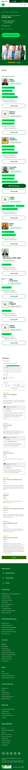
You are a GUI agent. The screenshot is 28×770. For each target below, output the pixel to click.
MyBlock (4, 644)
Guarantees (5, 744)
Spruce (3, 690)
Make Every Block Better (8, 730)
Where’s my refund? (7, 658)
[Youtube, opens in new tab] (15, 753)
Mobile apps (5, 646)
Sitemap (4, 717)
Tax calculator (5, 648)
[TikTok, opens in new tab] (3, 753)
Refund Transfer (6, 694)
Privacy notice (5, 673)
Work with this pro (14, 186)
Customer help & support (8, 709)
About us (4, 728)
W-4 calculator (5, 661)
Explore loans (5, 688)
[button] (21, 5)
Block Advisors (5, 623)
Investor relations (6, 740)
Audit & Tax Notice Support (9, 610)
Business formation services (9, 631)
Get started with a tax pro (10, 35)
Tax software (5, 602)
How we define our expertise (7, 76)
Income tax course (6, 736)
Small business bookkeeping (9, 627)
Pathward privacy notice (8, 677)
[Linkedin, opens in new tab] (19, 753)
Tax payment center (7, 656)
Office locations (6, 713)
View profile (14, 106)
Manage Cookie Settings (8, 675)
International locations (7, 715)
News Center (5, 738)
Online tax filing (6, 596)
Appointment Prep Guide (8, 652)
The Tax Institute (6, 742)
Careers (4, 732)
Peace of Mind (5, 606)
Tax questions (5, 711)
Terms (3, 671)
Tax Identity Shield (6, 608)
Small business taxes (7, 625)
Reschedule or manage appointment (11, 593)
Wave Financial (5, 633)
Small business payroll (7, 629)
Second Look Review (7, 604)
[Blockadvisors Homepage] (14, 1)
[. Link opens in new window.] (6, 767)
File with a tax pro (6, 598)
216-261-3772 (7, 25)
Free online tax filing (7, 600)
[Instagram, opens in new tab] (11, 753)
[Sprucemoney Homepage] (23, 1)
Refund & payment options (8, 654)
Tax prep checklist (6, 650)
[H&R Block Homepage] (4, 1)
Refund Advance (6, 698)
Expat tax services (6, 612)
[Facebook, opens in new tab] (7, 753)
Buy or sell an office (7, 734)
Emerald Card (5, 692)
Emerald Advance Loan (8, 696)
